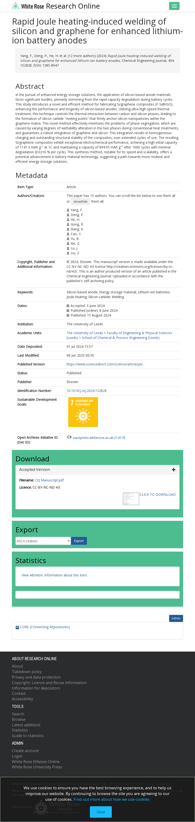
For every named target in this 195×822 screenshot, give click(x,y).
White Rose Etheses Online (36, 761)
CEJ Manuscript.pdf (49, 480)
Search (18, 714)
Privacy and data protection (36, 677)
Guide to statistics (28, 735)
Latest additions (26, 724)
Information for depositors (36, 688)
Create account (25, 750)
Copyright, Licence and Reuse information (49, 682)
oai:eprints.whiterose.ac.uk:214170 (99, 437)
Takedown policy (27, 671)
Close (101, 812)
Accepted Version (34, 469)
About (17, 666)
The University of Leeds (85, 333)
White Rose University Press (37, 766)
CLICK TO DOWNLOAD (158, 494)
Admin (176, 618)
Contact (19, 693)
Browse (18, 719)
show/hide (80, 202)
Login (17, 756)
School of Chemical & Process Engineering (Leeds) (121, 337)
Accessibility (22, 698)
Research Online (60, 6)
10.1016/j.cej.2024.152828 (87, 390)
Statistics (20, 730)
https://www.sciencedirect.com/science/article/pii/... (106, 364)
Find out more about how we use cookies (111, 799)
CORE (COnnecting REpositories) (44, 627)
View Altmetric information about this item (54, 575)
